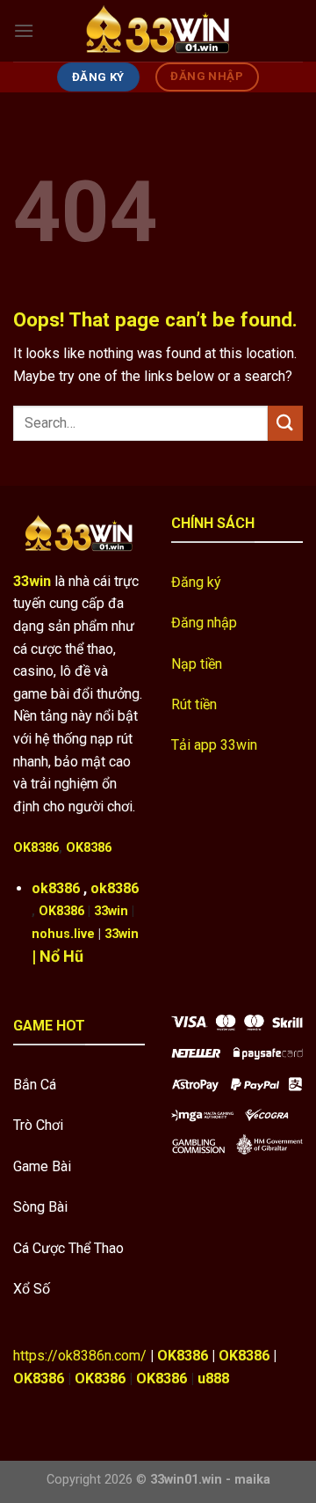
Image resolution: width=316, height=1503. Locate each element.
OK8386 (36, 847)
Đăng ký (196, 582)
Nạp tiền (196, 664)
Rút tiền (194, 704)
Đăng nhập (204, 622)
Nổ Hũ (61, 956)
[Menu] (23, 30)
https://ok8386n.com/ (80, 1355)
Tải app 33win (214, 745)
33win (111, 911)
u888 (213, 1378)
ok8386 (56, 888)
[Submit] (285, 423)
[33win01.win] (158, 31)
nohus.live (63, 934)
